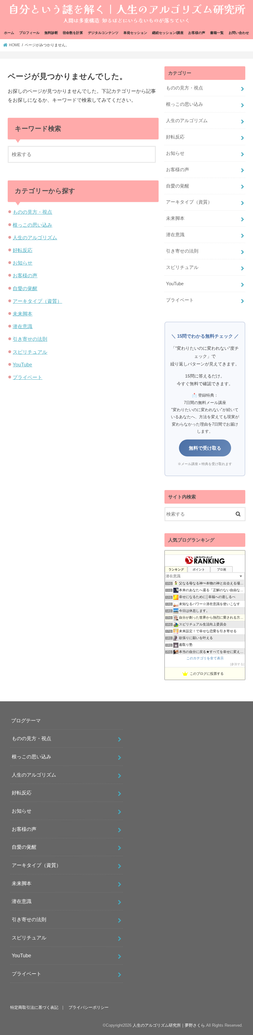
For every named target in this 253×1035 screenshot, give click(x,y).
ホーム (9, 33)
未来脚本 (22, 313)
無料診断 (51, 33)
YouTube (22, 364)
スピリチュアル (30, 352)
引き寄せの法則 (30, 339)
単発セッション (135, 33)
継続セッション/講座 (168, 33)
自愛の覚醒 (25, 288)
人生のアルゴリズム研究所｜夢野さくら (169, 1025)
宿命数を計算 (73, 33)
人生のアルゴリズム (35, 237)
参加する (237, 664)
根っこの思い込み (32, 225)
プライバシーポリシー (88, 1007)
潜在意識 (22, 326)
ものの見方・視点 (32, 212)
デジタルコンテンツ (103, 33)
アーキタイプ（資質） (37, 301)
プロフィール (29, 33)
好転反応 (22, 250)
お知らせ (22, 263)
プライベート (27, 377)
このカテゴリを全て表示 (205, 658)
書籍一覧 (217, 33)
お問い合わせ (239, 33)
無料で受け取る (205, 448)
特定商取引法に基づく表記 (34, 1007)
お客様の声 (196, 33)
